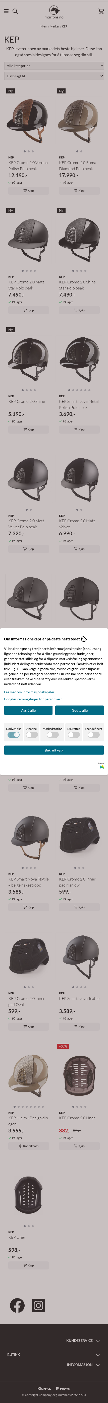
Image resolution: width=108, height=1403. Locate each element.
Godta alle (80, 710)
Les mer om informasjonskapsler (29, 692)
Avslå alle (28, 710)
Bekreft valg (54, 750)
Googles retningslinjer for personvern (33, 699)
